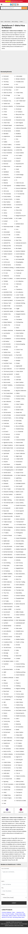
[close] (27, 1)
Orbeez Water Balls (20, 914)
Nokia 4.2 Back (13, 915)
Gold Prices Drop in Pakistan (14, 1)
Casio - (14, 912)
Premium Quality (9, 914)
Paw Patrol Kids (21, 915)
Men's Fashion (7, 21)
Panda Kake (5, 915)
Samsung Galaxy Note (18, 917)
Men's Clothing (15, 21)
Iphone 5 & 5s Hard (7, 917)
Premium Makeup (6, 912)
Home (2, 21)
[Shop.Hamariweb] (14, 4)
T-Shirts (21, 21)
